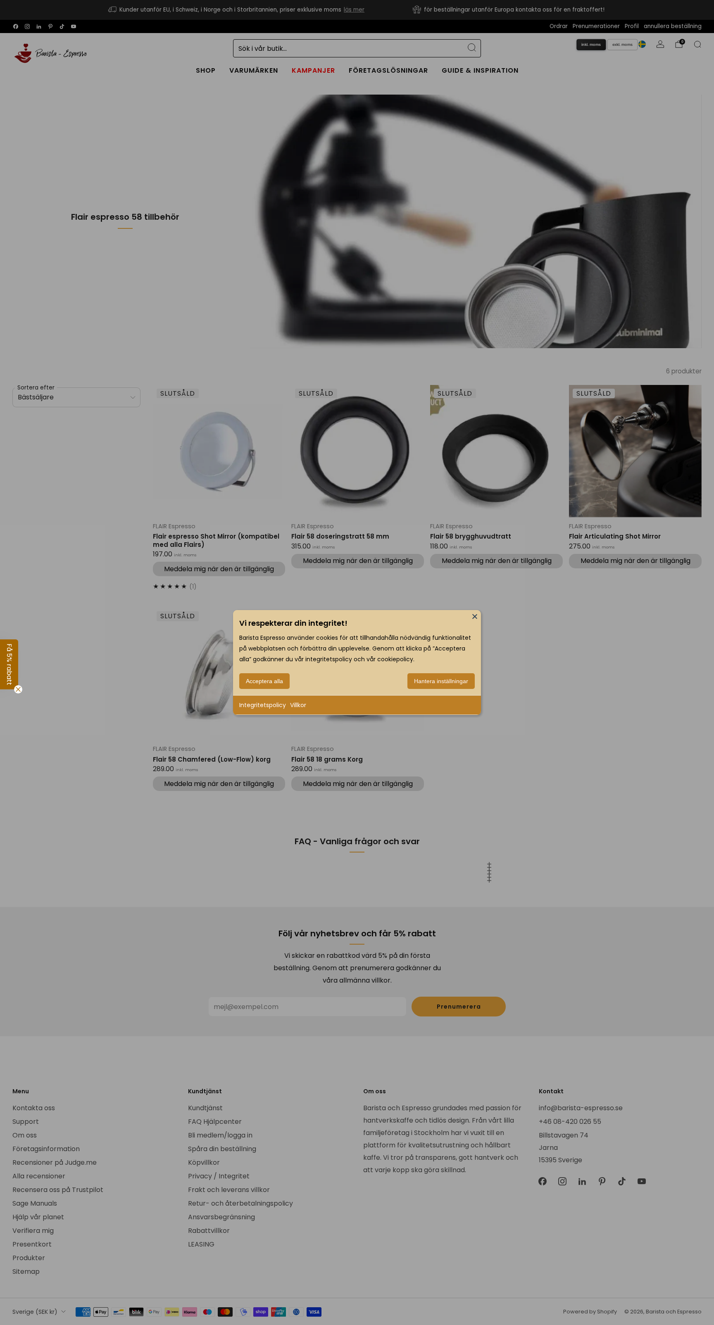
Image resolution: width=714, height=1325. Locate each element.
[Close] (475, 616)
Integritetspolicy (262, 705)
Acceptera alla (264, 681)
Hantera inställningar (441, 681)
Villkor (298, 705)
